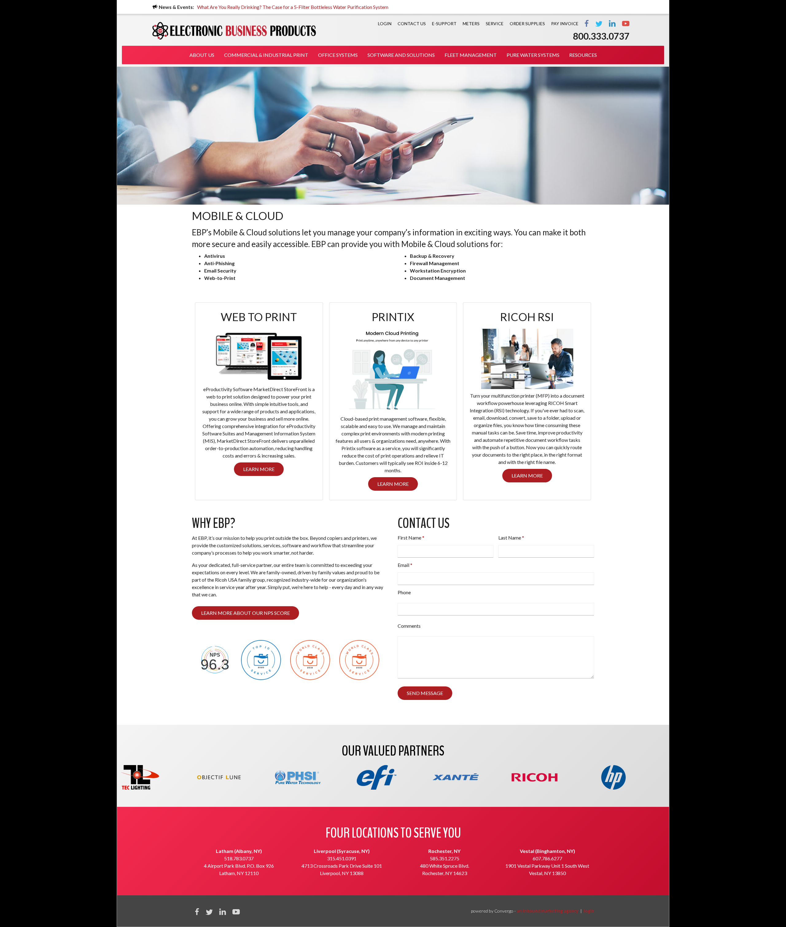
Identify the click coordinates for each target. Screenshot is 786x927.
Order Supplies (527, 23)
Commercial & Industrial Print (266, 55)
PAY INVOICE (564, 23)
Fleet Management (471, 55)
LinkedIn (612, 23)
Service (495, 23)
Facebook (586, 23)
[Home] (234, 30)
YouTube (625, 23)
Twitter (598, 23)
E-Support (444, 23)
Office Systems (338, 55)
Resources (583, 55)
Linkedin (222, 911)
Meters (471, 23)
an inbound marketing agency (547, 910)
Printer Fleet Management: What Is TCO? (245, 7)
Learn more (258, 469)
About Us (201, 55)
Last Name (509, 537)
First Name (409, 537)
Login (384, 23)
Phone (404, 592)
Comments (409, 626)
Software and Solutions (401, 55)
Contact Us (412, 23)
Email (403, 565)
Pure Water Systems (533, 55)
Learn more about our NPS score (245, 613)
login (589, 910)
